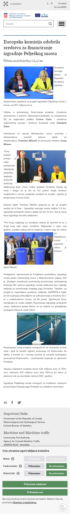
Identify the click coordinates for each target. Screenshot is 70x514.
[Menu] (62, 23)
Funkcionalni (10, 466)
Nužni (6, 459)
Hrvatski (62, 3)
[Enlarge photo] (23, 60)
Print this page (5, 402)
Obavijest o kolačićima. (24, 502)
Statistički (9, 473)
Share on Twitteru (19, 402)
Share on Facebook (12, 402)
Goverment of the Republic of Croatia (23, 418)
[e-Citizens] (17, 4)
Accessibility (60, 7)
